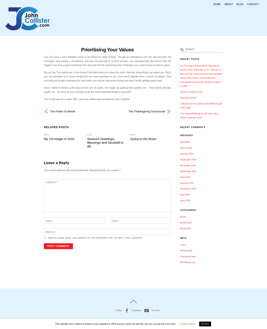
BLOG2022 (185, 228)
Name (49, 221)
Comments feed (188, 256)
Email (116, 221)
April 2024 (185, 177)
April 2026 (185, 142)
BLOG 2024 (186, 222)
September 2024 (188, 171)
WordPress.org (187, 262)
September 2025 (188, 159)
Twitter (118, 310)
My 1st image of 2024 (59, 139)
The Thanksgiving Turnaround (146, 111)
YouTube (155, 310)
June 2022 (185, 200)
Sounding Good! (188, 98)
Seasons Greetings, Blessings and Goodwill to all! (105, 142)
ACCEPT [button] (205, 324)
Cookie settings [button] (187, 324)
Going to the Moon (143, 139)
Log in (183, 244)
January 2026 (187, 153)
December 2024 (188, 165)
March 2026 (186, 148)
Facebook (136, 310)
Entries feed (186, 250)
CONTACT (253, 4)
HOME (217, 4)
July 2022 (185, 194)
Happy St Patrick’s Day (191, 92)
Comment (52, 182)
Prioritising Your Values (107, 49)
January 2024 (187, 183)
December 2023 (188, 188)
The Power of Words (62, 111)
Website (51, 232)
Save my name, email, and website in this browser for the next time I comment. (95, 238)
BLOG (240, 4)
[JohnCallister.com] (27, 31)
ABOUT (228, 4)
